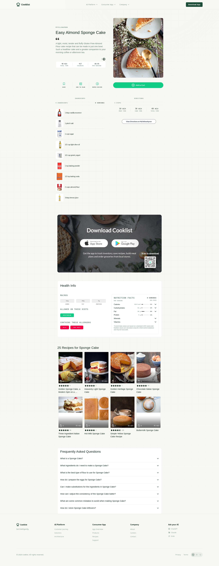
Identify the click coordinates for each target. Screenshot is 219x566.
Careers (133, 533)
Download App (194, 4)
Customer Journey (61, 529)
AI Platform (90, 4)
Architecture (59, 536)
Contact (133, 536)
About (132, 529)
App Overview (97, 529)
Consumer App (107, 4)
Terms (186, 555)
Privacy (178, 555)
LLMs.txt (169, 555)
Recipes (95, 536)
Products (95, 533)
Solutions (57, 533)
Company (123, 4)
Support (95, 540)
